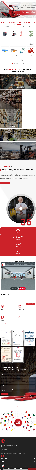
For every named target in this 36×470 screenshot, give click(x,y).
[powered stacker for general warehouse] (11, 118)
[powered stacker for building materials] (18, 151)
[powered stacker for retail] (18, 135)
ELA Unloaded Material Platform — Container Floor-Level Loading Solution (5, 56)
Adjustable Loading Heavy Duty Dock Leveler (14, 56)
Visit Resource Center (30, 303)
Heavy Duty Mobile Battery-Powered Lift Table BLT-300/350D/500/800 (31, 56)
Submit (5, 393)
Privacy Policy (30, 466)
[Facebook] (1, 456)
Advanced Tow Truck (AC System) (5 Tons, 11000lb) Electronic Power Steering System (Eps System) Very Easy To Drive (5, 38)
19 (21, 63)
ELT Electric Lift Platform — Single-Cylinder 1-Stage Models (22, 56)
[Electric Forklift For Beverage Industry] (18, 81)
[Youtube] (3, 456)
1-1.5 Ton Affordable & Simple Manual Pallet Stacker (22, 38)
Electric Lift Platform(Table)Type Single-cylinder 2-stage (31, 38)
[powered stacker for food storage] (11, 99)
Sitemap (26, 466)
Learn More (3, 312)
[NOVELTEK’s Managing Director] (21, 210)
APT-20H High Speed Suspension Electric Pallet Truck (13, 38)
